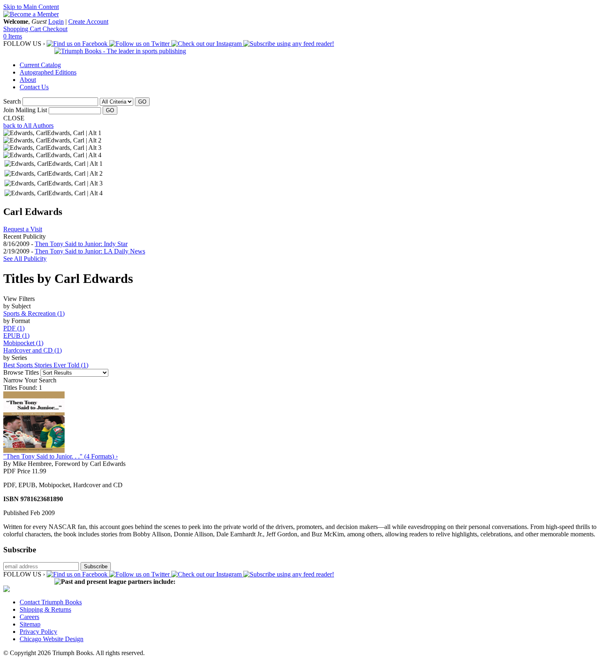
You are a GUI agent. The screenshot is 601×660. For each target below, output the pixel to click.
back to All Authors (28, 125)
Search (12, 101)
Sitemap (30, 624)
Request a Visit (22, 229)
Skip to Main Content (31, 6)
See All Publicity (25, 258)
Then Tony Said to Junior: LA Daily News (90, 251)
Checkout (55, 28)
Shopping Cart (23, 28)
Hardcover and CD (32, 350)
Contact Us (34, 87)
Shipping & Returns (45, 609)
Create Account (88, 21)
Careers (29, 616)
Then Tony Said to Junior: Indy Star (81, 243)
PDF (14, 328)
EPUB (16, 335)
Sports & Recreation (34, 313)
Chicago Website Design (51, 638)
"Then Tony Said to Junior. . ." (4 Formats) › (60, 456)
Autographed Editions (48, 72)
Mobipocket (23, 342)
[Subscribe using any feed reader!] (288, 43)
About (28, 79)
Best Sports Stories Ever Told (45, 365)
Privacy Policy (38, 631)
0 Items (12, 36)
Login (56, 21)
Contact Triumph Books (51, 602)
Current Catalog (40, 64)
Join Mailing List (25, 109)
